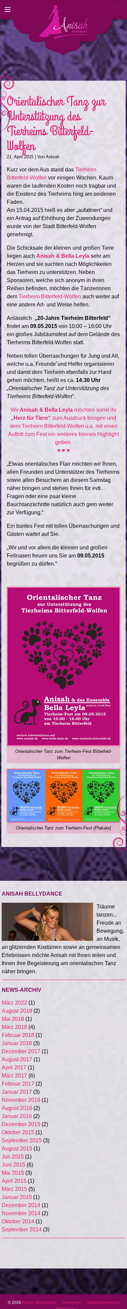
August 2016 (17, 1108)
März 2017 (14, 1076)
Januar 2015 (17, 1197)
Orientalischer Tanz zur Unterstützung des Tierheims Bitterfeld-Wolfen (56, 123)
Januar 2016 (17, 1116)
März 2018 (14, 1027)
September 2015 (22, 1140)
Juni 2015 (13, 1165)
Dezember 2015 (21, 1124)
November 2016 (21, 1100)
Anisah (52, 156)
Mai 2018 (13, 1019)
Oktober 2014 (18, 1221)
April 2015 (14, 1181)
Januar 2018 (17, 1043)
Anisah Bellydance (42, 1302)
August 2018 (17, 1011)
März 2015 (14, 1189)
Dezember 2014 (21, 1205)
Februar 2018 (18, 1035)
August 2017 (17, 1059)
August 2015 (17, 1148)
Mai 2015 (13, 1173)
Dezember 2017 (21, 1051)
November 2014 (21, 1213)
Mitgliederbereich (103, 1302)
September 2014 (22, 1229)
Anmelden (71, 1302)
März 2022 (14, 1003)
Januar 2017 (17, 1092)
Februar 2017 (18, 1084)
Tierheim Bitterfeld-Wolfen (50, 296)
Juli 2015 (13, 1157)
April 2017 (14, 1067)
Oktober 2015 (18, 1132)
